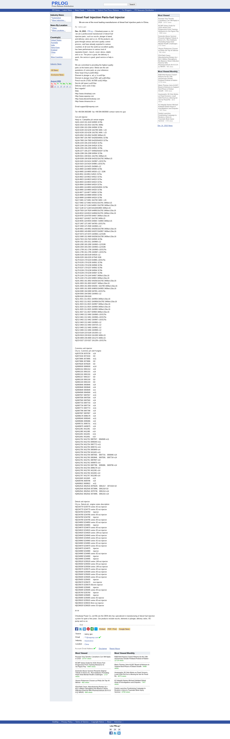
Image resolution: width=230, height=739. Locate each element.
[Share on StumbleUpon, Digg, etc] (92, 629)
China (54, 28)
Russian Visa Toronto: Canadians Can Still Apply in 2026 (168, 20)
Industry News (55, 64)
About (109, 722)
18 (67, 86)
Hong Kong (55, 48)
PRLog (90, 31)
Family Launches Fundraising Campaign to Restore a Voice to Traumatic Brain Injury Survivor (130, 690)
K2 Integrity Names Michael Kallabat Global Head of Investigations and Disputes (130, 681)
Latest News (67, 10)
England (54, 50)
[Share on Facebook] (76, 629)
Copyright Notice (97, 722)
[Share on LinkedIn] (84, 629)
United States (56, 40)
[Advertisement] (135, 49)
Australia (54, 43)
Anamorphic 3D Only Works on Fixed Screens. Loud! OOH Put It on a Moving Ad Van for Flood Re (131, 674)
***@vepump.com (91, 638)
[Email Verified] (100, 637)
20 (61, 86)
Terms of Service (82, 722)
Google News (124, 629)
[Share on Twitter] (80, 629)
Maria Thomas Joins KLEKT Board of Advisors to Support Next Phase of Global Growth (131, 665)
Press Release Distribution (63, 6)
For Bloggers (127, 10)
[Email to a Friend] (96, 629)
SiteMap (55, 722)
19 (64, 86)
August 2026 (56, 81)
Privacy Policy (67, 722)
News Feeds (79, 10)
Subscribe (91, 10)
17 (70, 86)
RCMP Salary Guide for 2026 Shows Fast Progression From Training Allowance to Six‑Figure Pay (90, 665)
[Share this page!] (115, 734)
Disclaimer (103, 649)
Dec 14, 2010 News (165, 126)
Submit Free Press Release (108, 10)
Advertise (118, 722)
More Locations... (59, 30)
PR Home (56, 10)
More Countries (57, 57)
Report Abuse (115, 649)
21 (58, 86)
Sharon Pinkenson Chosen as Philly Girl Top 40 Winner (168, 49)
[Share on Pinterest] (88, 629)
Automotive (56, 18)
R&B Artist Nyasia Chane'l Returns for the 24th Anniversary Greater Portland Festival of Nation (131, 658)
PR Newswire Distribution (144, 10)
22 (55, 86)
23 (52, 86)
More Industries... (59, 20)
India (53, 45)
